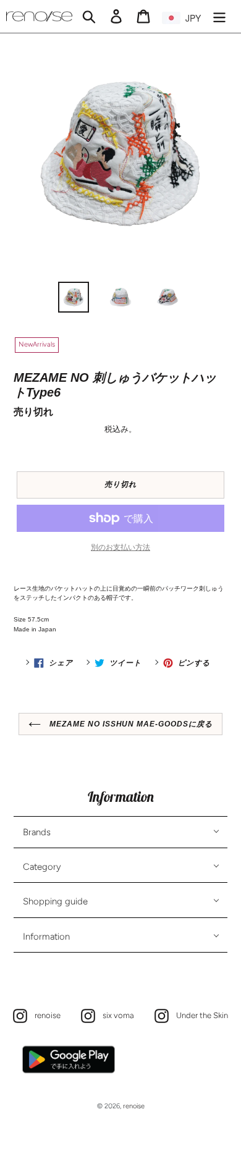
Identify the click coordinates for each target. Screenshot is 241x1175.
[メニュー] (219, 16)
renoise (44, 1014)
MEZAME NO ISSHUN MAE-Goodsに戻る (130, 724)
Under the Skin (199, 1014)
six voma (115, 1014)
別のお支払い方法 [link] (120, 547)
